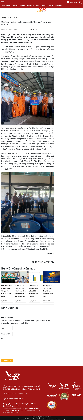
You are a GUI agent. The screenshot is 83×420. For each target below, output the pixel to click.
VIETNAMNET (58, 5)
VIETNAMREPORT (6, 5)
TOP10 (51, 5)
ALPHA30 (44, 5)
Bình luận (4, 339)
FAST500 (22, 5)
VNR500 (15, 5)
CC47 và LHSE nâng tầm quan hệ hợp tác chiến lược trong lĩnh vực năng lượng (20, 291)
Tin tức (15, 18)
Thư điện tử (5, 334)
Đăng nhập (73, 2)
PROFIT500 (30, 5)
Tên (3, 328)
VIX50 (37, 5)
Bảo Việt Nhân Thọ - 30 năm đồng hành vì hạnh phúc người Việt (48, 291)
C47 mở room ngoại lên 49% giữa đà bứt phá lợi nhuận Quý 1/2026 (34, 291)
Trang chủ (5, 18)
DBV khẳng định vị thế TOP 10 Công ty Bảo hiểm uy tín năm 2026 (6, 291)
